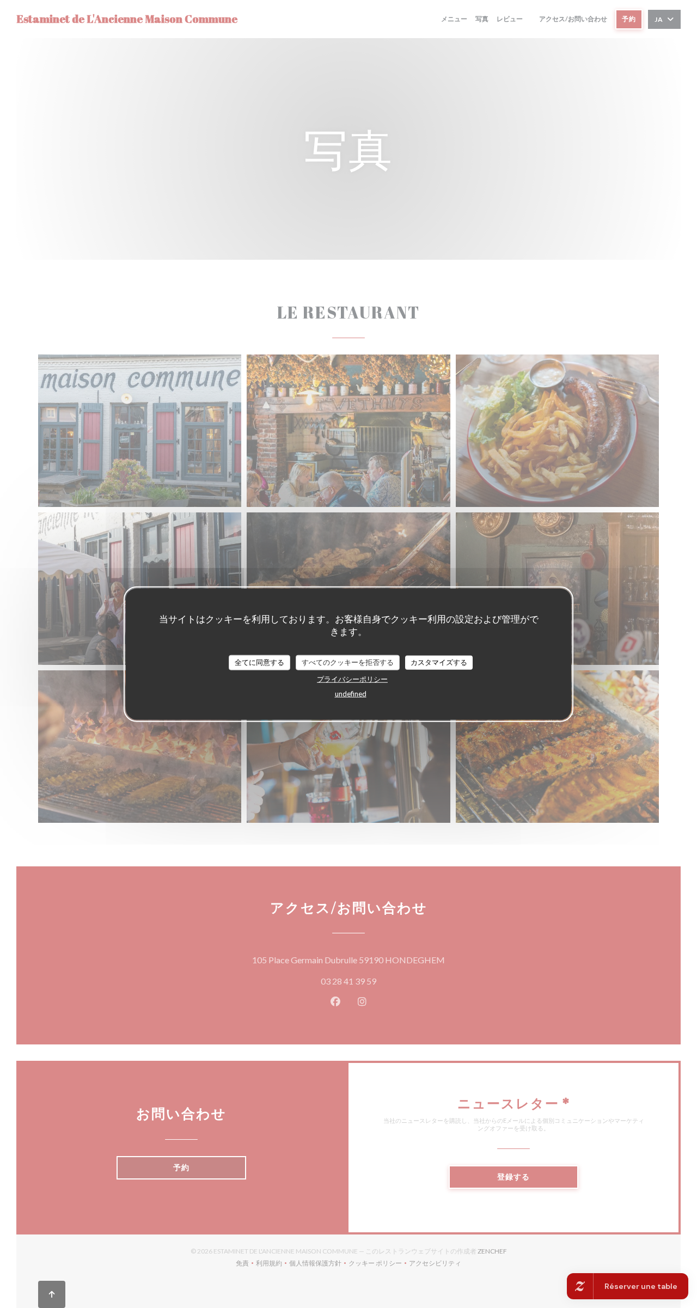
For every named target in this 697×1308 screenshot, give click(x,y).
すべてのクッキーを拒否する (348, 662)
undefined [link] (350, 693)
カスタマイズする (439, 662)
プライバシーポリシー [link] (352, 678)
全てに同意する (259, 662)
